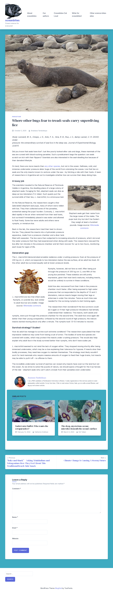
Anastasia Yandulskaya (39, 131)
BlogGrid (58, 588)
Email (15, 528)
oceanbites (12, 20)
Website (15, 538)
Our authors (46, 14)
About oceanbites (31, 14)
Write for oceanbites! (77, 14)
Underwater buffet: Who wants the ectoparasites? (31, 427)
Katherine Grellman (41, 432)
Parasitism (16, 116)
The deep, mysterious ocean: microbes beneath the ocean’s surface (79, 427)
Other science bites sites (98, 14)
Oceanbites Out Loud (60, 14)
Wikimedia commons (32, 306)
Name (15, 517)
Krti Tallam (82, 432)
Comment (16, 489)
